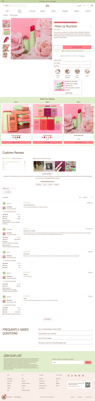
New (7, 11)
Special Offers (42, 388)
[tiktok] (72, 375)
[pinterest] (79, 375)
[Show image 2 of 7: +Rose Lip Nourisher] (6, 32)
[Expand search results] (25, 5)
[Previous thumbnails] (6, 19)
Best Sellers (20, 11)
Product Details (57, 60)
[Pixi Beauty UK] (47, 5)
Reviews (23, 385)
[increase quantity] (61, 47)
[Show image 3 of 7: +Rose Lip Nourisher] (6, 40)
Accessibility (72, 397)
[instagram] (68, 375)
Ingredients (56, 66)
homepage (5, 15)
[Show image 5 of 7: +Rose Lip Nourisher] (6, 56)
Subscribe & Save (42, 385)
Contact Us (58, 378)
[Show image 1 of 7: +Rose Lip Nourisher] (6, 23)
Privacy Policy (80, 397)
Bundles (77, 11)
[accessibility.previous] (1, 1)
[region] (55, 166)
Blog (23, 378)
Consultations (42, 383)
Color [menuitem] (44, 184)
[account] (84, 6)
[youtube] (83, 375)
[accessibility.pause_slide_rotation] (3, 1)
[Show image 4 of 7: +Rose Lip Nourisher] (6, 48)
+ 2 (52, 137)
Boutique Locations (26, 383)
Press (23, 388)
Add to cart (77, 47)
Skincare (42, 11)
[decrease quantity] (55, 47)
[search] (4, 5)
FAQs (57, 381)
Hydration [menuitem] (38, 184)
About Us (24, 381)
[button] (14, 162)
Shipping (57, 383)
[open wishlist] (88, 6)
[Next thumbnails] (6, 58)
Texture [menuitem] (50, 184)
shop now (68, 93)
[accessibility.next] (93, 1)
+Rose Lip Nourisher (14, 15)
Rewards (79, 5)
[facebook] (75, 375)
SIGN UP (88, 362)
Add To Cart (16, 142)
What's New (9, 381)
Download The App (26, 390)
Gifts (8, 390)
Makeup (54, 11)
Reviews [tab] (6, 188)
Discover (88, 11)
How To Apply (57, 63)
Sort (80, 197)
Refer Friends (42, 381)
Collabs (8, 388)
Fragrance (65, 11)
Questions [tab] (13, 188)
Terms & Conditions (88, 397)
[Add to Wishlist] (90, 26)
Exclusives (32, 11)
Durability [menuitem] (56, 184)
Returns (57, 385)
